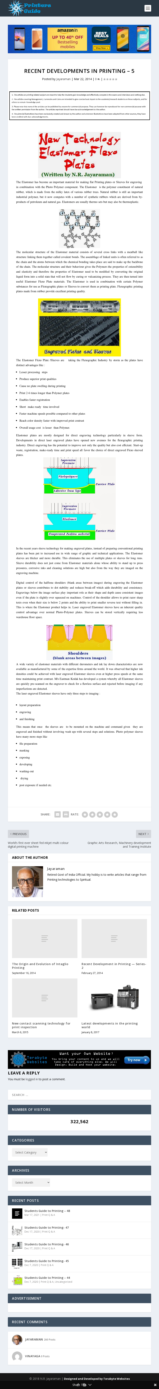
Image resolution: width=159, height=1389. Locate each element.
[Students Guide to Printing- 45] (17, 1264)
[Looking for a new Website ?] (79, 1068)
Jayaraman (63, 79)
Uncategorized (63, 1282)
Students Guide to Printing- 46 (46, 1244)
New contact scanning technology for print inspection (41, 1025)
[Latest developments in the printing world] (114, 997)
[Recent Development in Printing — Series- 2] (114, 938)
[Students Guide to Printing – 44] (17, 1280)
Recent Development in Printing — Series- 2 (114, 966)
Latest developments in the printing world (110, 1025)
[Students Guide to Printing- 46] (17, 1247)
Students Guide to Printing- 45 (46, 1261)
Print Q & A (48, 1215)
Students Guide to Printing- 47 (46, 1227)
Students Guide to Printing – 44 (47, 1278)
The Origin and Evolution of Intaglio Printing (40, 966)
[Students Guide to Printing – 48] (17, 1213)
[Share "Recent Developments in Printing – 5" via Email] (57, 814)
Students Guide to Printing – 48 (47, 1211)
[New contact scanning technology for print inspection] (44, 997)
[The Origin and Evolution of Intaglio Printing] (44, 938)
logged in (32, 1079)
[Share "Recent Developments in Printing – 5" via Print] (66, 814)
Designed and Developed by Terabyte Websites (97, 1379)
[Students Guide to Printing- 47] (17, 1230)
